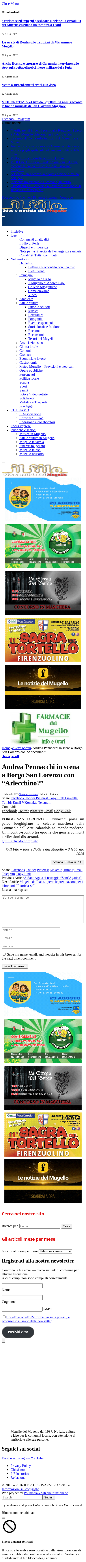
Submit (48, 1497)
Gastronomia (28, 362)
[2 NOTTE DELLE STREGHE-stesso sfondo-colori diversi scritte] (43, 593)
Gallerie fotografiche (42, 287)
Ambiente (26, 299)
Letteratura (35, 315)
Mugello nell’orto (31, 454)
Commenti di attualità (34, 239)
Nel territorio (19, 259)
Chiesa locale (28, 346)
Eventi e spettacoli (41, 323)
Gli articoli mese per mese (20, 1251)
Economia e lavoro (32, 358)
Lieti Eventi (36, 271)
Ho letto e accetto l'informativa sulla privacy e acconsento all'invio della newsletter (36, 1319)
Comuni (25, 350)
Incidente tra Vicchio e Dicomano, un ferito (41, 182)
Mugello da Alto (39, 279)
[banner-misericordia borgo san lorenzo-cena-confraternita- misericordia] (43, 499)
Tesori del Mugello (41, 339)
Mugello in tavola (31, 442)
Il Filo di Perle (29, 243)
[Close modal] (3, 1518)
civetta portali (10, 756)
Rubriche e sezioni (23, 430)
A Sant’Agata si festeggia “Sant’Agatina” (53, 878)
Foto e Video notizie (33, 394)
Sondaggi (26, 406)
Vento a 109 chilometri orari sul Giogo (29, 85)
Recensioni (36, 335)
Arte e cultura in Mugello (36, 438)
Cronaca (25, 354)
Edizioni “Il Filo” (31, 418)
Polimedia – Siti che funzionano (46, 1493)
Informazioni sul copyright (20, 1489)
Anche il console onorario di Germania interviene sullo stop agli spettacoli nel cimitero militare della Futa (40, 65)
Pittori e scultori (39, 307)
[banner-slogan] (43, 687)
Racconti (34, 331)
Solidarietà (26, 398)
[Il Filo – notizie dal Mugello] (35, 211)
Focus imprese (21, 426)
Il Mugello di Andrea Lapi (46, 283)
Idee (14, 235)
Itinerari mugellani (32, 446)
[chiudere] (3, 1340)
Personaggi (27, 374)
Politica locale (29, 378)
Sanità (23, 390)
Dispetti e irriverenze (33, 247)
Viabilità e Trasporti (33, 402)
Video (32, 295)
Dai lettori (26, 263)
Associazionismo (31, 342)
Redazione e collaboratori (37, 422)
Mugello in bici (30, 450)
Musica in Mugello (32, 434)
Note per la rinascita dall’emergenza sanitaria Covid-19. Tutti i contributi (50, 253)
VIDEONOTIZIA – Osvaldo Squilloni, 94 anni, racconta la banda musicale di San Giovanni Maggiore (42, 104)
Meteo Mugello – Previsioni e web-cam (46, 366)
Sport (23, 386)
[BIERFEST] (43, 546)
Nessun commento (28, 794)
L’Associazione (30, 414)
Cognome (8, 1302)
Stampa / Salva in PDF (67, 862)
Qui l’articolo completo (20, 841)
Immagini (26, 275)
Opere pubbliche (31, 370)
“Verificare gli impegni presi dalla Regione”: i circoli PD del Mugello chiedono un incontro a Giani (41, 23)
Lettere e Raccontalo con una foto (51, 267)
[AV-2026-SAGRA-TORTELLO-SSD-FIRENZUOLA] (43, 640)
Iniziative (17, 231)
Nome (6, 1290)
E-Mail (47, 1309)
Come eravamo (38, 291)
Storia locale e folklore (44, 327)
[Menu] (3, 216)
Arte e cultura (28, 303)
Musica (33, 311)
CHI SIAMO (20, 410)
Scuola (24, 382)
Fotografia (35, 319)
